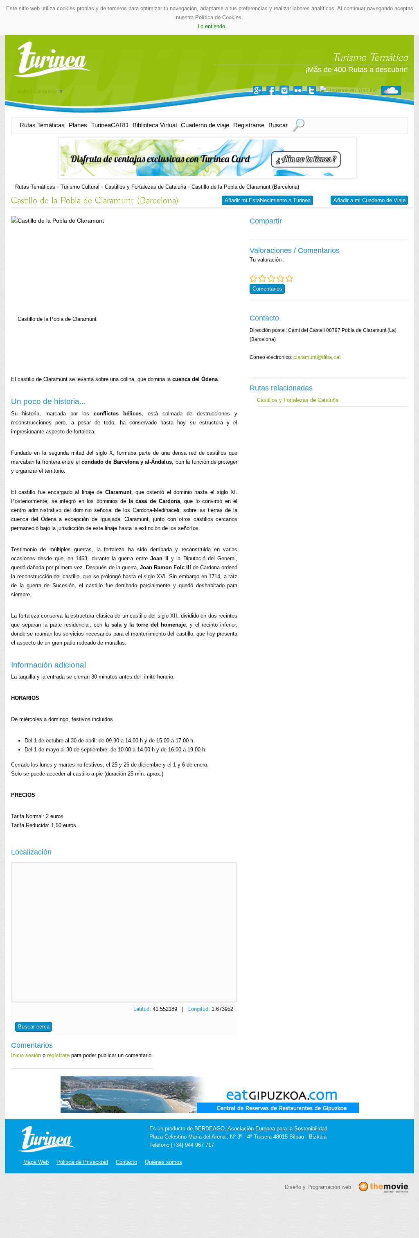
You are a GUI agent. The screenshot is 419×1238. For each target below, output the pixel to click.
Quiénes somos (163, 1162)
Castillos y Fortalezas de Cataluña (145, 187)
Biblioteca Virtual (155, 125)
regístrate (58, 1055)
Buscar (278, 125)
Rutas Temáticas (42, 125)
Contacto (126, 1162)
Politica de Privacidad (82, 1162)
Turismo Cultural (80, 187)
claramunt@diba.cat (317, 357)
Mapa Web (36, 1162)
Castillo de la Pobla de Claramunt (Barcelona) (245, 187)
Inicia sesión (26, 1055)
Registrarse (248, 125)
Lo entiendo (211, 26)
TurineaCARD (109, 125)
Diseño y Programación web (318, 1187)
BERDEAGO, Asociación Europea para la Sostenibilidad (260, 1128)
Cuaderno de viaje (205, 125)
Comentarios (267, 289)
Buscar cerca (34, 1027)
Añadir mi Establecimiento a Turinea (268, 200)
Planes (78, 125)
